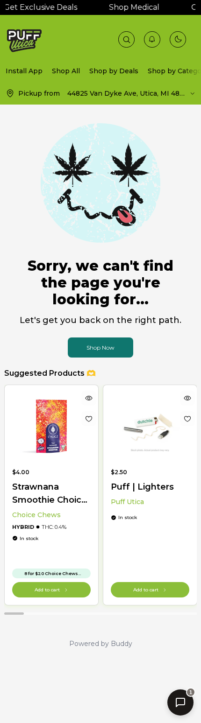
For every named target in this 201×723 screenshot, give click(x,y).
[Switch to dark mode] (178, 39)
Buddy (121, 643)
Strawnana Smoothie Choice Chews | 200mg (49, 494)
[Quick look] (88, 398)
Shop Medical (132, 7)
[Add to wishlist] (88, 418)
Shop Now (100, 347)
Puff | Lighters (142, 487)
